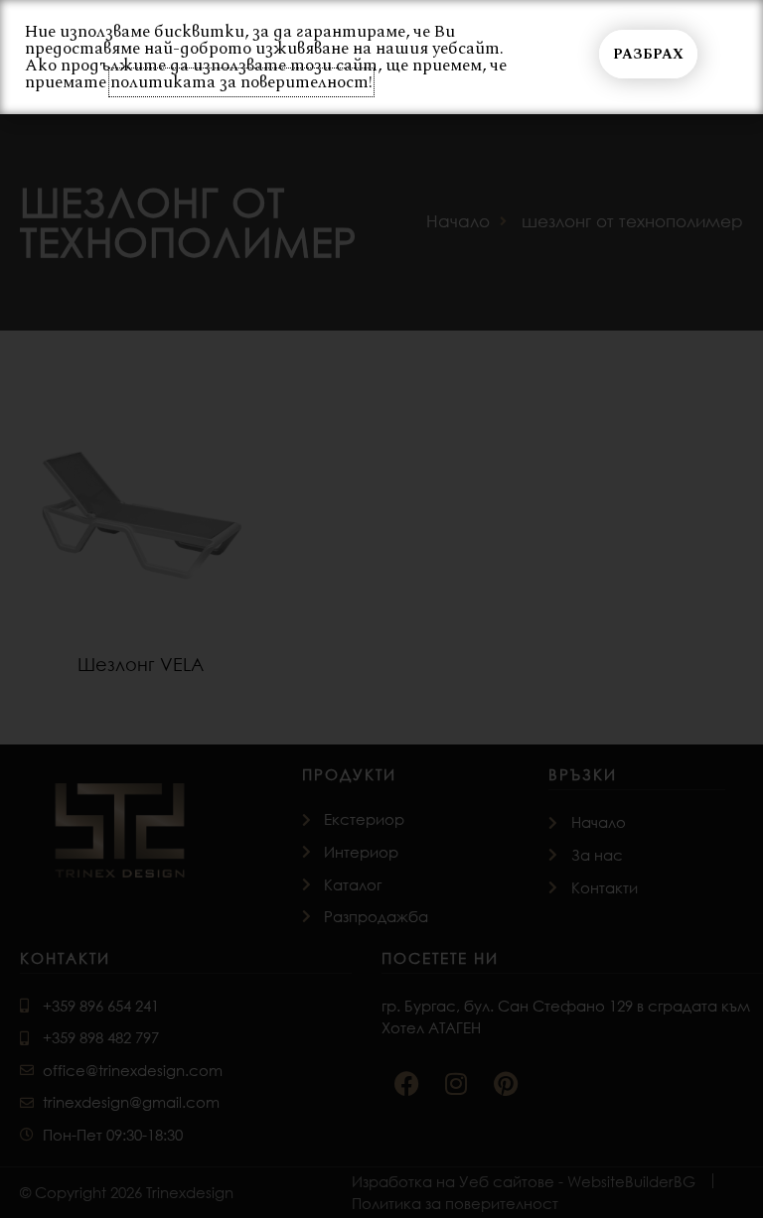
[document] (381, 609)
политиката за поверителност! (241, 82)
